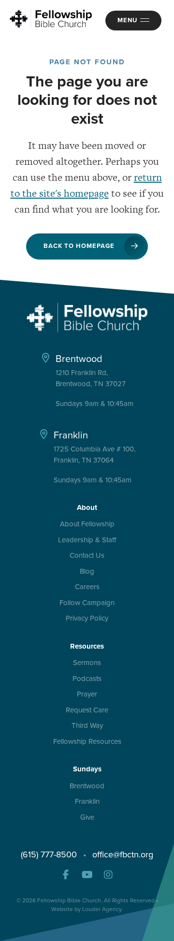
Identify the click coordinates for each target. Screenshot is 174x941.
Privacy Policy (87, 618)
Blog (87, 572)
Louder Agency (101, 909)
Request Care (87, 710)
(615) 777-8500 (49, 854)
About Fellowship (87, 524)
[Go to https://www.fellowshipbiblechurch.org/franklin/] (87, 455)
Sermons (87, 663)
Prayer (87, 694)
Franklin (87, 802)
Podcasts (87, 679)
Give (87, 818)
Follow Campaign (87, 603)
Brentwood (87, 786)
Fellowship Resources (87, 742)
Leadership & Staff (87, 540)
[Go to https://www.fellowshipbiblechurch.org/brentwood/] (87, 379)
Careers (87, 587)
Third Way (87, 726)
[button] (66, 875)
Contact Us (87, 556)
